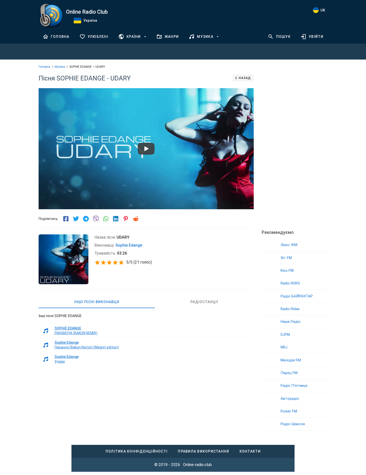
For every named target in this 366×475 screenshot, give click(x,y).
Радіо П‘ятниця (294, 385)
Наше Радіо (291, 321)
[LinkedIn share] (115, 218)
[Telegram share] (85, 218)
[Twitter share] (75, 218)
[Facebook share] (65, 218)
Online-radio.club (197, 464)
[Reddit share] (135, 218)
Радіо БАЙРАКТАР (297, 296)
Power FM (289, 411)
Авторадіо (290, 398)
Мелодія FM (291, 360)
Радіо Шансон (293, 424)
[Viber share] (95, 218)
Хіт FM (286, 258)
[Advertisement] (293, 148)
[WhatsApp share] (105, 218)
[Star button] (97, 263)
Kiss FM (287, 270)
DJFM (285, 334)
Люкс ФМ (289, 245)
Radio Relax (290, 309)
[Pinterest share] (125, 218)
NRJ (284, 347)
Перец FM (289, 373)
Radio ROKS (290, 283)
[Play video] (146, 149)
